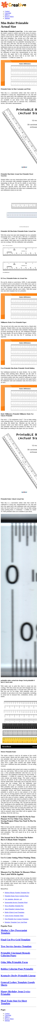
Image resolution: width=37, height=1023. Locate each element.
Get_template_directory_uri (13, 899)
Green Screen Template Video (14, 915)
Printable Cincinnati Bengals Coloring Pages (15, 954)
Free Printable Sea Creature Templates (17, 919)
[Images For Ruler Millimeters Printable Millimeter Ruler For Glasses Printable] (18, 398)
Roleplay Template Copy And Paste (16, 922)
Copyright (8, 1015)
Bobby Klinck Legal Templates (14, 912)
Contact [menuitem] (7, 11)
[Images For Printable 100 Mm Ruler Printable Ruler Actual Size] (18, 210)
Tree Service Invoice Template (16, 946)
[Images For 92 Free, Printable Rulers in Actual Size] (18, 259)
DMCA (7, 1017)
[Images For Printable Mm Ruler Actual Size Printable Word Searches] (18, 138)
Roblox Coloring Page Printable (17, 969)
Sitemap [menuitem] (7, 18)
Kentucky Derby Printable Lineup (18, 975)
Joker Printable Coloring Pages (14, 909)
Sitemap (7, 1020)
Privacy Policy (9, 1019)
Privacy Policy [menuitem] (9, 16)
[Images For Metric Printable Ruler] (18, 724)
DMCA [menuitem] (7, 15)
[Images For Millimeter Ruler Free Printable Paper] (18, 306)
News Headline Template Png (14, 906)
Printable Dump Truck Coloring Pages (17, 896)
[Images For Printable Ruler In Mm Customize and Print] (18, 73)
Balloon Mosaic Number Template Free (17, 892)
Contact (7, 1013)
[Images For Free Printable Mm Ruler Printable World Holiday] (18, 352)
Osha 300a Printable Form (14, 962)
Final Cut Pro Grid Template (15, 939)
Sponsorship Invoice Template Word (16, 902)
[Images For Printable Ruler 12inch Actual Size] (18, 463)
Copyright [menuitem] (8, 13)
